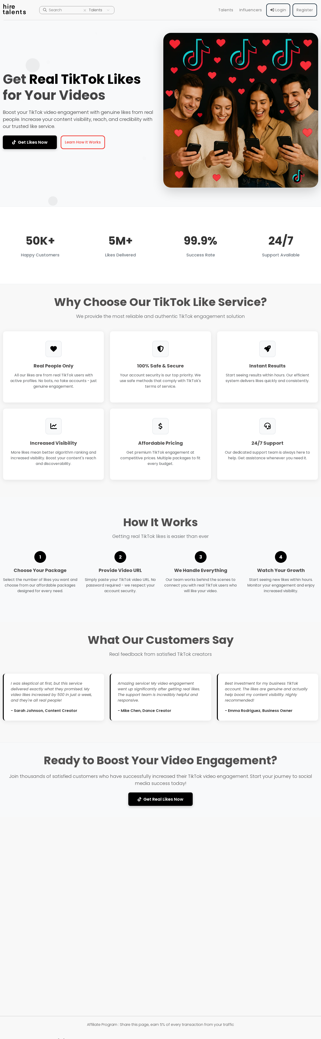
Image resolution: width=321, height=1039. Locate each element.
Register (305, 10)
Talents (225, 10)
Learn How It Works (83, 142)
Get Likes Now (32, 142)
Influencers (250, 10)
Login (280, 10)
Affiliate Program (102, 1024)
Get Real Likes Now (163, 799)
